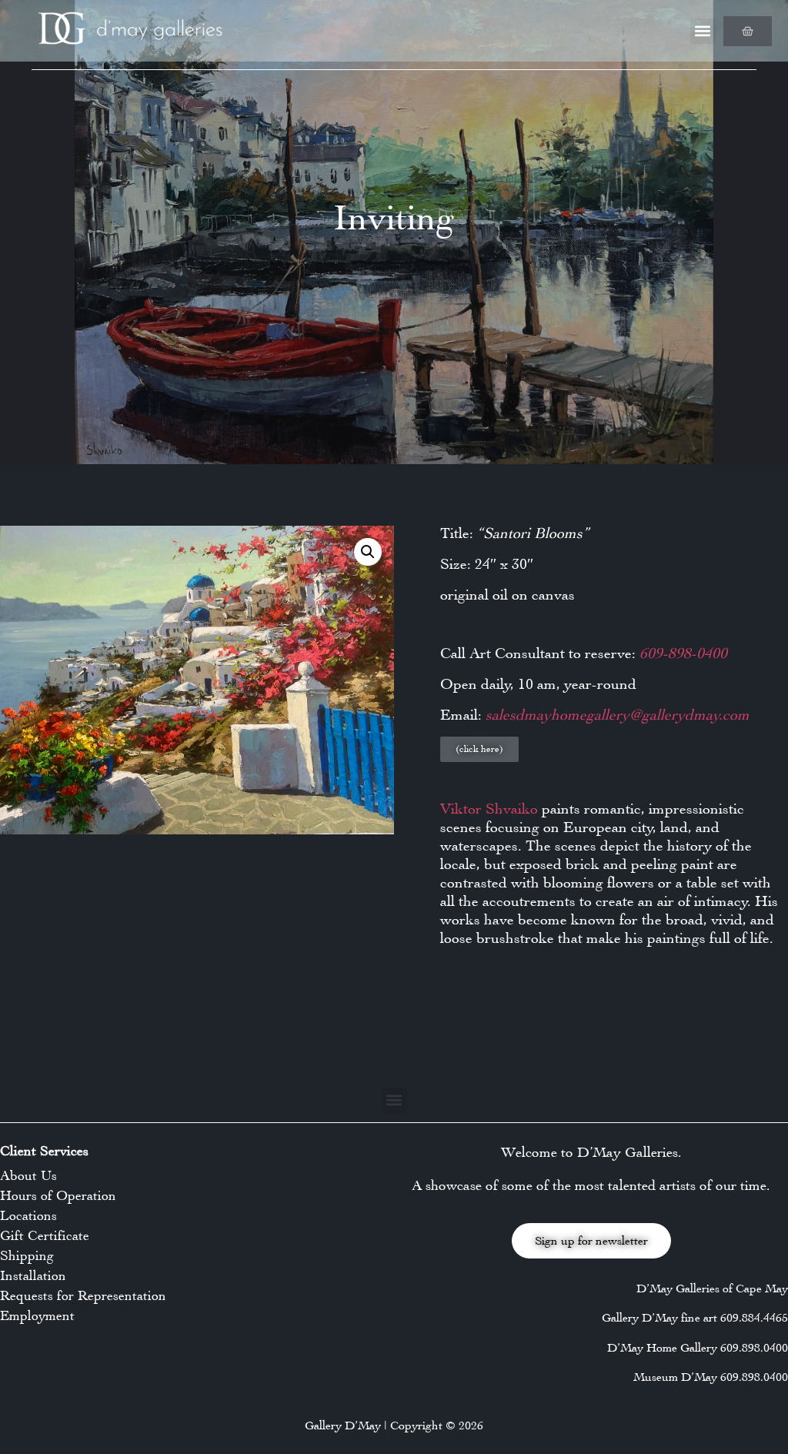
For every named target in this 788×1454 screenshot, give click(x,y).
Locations (28, 1215)
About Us (28, 1175)
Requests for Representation (83, 1295)
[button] (703, 31)
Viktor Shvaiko (489, 808)
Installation (33, 1275)
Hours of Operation (58, 1195)
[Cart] (747, 31)
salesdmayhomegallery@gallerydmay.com (616, 715)
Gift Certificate (44, 1235)
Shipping (27, 1255)
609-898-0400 (681, 653)
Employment (37, 1315)
